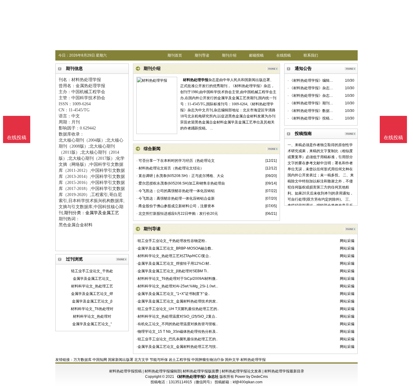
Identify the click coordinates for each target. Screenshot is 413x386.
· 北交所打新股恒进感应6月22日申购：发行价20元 (177, 213)
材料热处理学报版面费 (201, 371)
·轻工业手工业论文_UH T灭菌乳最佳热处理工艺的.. (177, 309)
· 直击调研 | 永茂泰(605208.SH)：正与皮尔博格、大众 (180, 176)
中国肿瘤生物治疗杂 (207, 360)
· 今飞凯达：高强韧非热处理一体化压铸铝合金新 (175, 198)
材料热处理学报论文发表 (242, 371)
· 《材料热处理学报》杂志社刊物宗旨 (311, 95)
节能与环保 (159, 360)
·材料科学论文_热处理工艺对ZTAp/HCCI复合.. (173, 256)
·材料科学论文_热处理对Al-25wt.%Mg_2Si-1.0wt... (177, 286)
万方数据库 (82, 360)
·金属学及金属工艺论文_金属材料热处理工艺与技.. (177, 347)
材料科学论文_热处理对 (92, 316)
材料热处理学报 (195, 80)
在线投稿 (283, 55)
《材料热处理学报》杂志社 (197, 377)
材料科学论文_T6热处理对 (92, 309)
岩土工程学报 (179, 360)
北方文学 (141, 360)
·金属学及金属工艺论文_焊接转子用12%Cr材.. (173, 263)
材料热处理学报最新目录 (284, 371)
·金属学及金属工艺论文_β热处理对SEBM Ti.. (172, 271)
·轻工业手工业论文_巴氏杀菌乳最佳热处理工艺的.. (177, 339)
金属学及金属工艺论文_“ (92, 324)
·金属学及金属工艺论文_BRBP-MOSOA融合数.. (174, 248)
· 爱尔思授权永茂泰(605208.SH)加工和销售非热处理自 (180, 183)
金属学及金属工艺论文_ (92, 278)
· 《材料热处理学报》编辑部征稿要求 (311, 80)
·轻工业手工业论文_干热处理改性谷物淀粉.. (171, 241)
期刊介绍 (229, 55)
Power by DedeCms (251, 377)
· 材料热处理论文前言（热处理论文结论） (170, 168)
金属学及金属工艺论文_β (92, 301)
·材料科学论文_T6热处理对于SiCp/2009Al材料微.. (176, 278)
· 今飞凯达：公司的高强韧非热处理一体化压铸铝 (175, 191)
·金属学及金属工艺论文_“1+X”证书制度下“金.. (173, 294)
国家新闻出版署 (120, 360)
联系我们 (311, 55)
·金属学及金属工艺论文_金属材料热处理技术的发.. (177, 301)
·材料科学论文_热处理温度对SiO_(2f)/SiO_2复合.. (176, 316)
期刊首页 (174, 55)
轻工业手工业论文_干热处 (92, 271)
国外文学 (232, 360)
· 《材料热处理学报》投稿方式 (311, 118)
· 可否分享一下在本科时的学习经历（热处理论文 (175, 161)
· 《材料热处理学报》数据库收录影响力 (311, 111)
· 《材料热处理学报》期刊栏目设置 (311, 103)
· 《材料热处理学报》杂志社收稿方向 (311, 88)
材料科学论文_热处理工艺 (92, 286)
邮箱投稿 (256, 55)
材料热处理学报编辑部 (163, 371)
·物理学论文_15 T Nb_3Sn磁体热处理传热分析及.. (177, 331)
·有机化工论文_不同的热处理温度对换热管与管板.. (177, 324)
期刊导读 (202, 55)
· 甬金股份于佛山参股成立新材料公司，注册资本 (175, 206)
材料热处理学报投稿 (125, 371)
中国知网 (100, 360)
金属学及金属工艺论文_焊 (92, 294)
